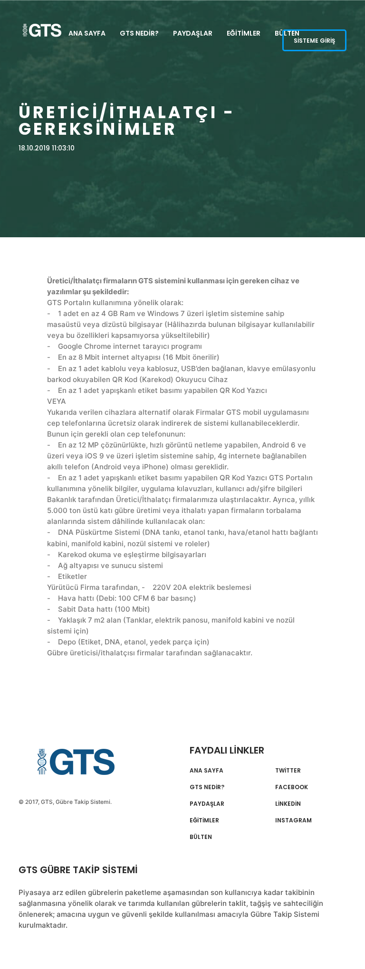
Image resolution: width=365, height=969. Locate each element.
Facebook (291, 787)
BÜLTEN (201, 837)
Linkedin (288, 804)
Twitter (288, 770)
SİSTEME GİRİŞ (314, 41)
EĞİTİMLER (243, 33)
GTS (79, 762)
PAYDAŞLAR (192, 33)
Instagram (293, 820)
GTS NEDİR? (139, 33)
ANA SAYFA (87, 33)
